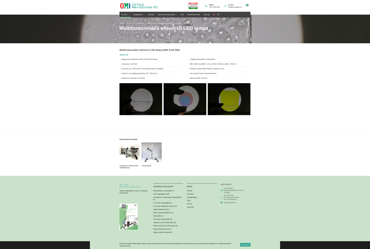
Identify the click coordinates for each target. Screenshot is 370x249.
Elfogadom (245, 245)
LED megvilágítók (159, 194)
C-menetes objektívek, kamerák (164, 206)
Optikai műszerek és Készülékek (164, 226)
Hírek (182, 14)
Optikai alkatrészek (159, 209)
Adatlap (123, 55)
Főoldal (189, 191)
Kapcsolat (206, 14)
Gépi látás (151, 14)
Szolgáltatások (137, 14)
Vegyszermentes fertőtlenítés (163, 222)
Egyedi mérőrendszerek (161, 229)
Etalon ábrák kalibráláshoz (162, 213)
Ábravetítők (157, 216)
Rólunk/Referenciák (194, 14)
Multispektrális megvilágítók (162, 191)
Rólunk (189, 204)
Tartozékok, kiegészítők (161, 219)
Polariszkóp (146, 166)
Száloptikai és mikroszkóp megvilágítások (167, 197)
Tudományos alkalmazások (166, 14)
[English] (213, 15)
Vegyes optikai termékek (161, 232)
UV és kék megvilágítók (161, 203)
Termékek (124, 14)
